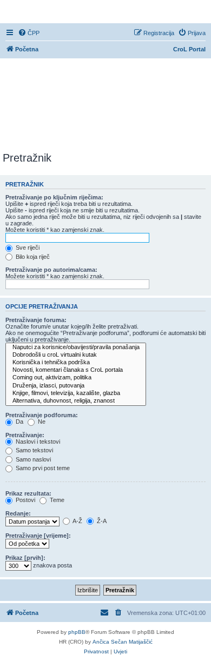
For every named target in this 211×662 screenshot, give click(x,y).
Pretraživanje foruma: (36, 320)
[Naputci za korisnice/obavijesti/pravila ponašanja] (75, 347)
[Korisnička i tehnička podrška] (75, 362)
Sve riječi (26, 247)
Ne (40, 421)
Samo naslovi (32, 459)
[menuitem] (28, 32)
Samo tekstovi (33, 450)
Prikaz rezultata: (28, 493)
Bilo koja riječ (32, 256)
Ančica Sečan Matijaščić (123, 642)
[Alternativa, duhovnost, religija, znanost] (75, 401)
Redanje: (18, 513)
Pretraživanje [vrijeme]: (38, 535)
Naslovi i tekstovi (37, 441)
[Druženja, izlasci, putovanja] (75, 386)
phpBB (76, 632)
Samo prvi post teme (42, 468)
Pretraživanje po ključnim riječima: (54, 197)
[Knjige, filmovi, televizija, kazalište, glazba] (75, 393)
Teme (56, 500)
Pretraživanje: (24, 435)
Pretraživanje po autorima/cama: (51, 269)
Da (18, 421)
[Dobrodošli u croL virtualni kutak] (75, 355)
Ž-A (101, 521)
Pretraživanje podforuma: (41, 415)
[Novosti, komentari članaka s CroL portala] (75, 370)
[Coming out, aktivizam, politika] (75, 378)
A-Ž (76, 521)
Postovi (24, 500)
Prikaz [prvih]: (25, 557)
